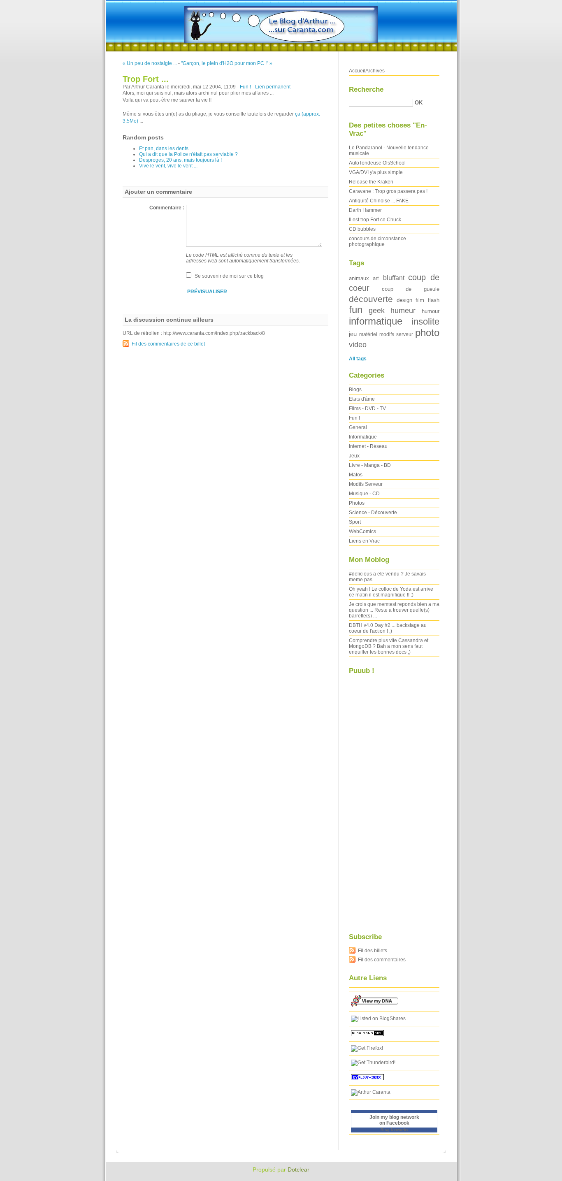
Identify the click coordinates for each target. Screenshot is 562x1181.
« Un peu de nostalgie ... (150, 63)
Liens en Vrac (364, 541)
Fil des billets (372, 951)
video (358, 344)
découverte (371, 299)
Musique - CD (364, 494)
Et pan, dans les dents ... (166, 148)
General (358, 427)
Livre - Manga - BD (370, 465)
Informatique (363, 437)
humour (430, 311)
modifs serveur (396, 334)
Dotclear (298, 1169)
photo (427, 332)
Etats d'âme (362, 399)
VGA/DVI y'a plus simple (376, 172)
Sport (355, 522)
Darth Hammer (365, 210)
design (404, 300)
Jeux (354, 456)
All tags (358, 359)
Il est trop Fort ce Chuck (375, 220)
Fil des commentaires (382, 960)
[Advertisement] (382, 798)
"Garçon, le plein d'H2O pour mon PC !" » (226, 63)
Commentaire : (166, 208)
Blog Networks (394, 1130)
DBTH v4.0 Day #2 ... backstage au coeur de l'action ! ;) (388, 628)
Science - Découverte (373, 512)
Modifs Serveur (366, 484)
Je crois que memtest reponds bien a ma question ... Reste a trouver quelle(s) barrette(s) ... (394, 610)
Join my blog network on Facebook (394, 1120)
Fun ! (245, 87)
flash (433, 300)
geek (377, 310)
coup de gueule (410, 289)
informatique (375, 321)
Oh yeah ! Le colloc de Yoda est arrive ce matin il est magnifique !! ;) (391, 592)
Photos (357, 503)
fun (355, 309)
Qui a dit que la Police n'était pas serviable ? (188, 154)
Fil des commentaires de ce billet (168, 344)
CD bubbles (362, 229)
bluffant (393, 277)
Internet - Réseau (368, 446)
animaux (359, 278)
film (420, 300)
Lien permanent (272, 87)
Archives (375, 71)
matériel (368, 334)
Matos (355, 475)
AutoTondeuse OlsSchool (377, 163)
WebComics (362, 531)
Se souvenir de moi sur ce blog (229, 276)
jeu (353, 334)
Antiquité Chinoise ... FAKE (379, 201)
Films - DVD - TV (367, 408)
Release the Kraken (371, 182)
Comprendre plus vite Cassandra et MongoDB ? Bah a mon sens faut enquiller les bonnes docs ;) (388, 646)
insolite (425, 321)
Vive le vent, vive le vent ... (168, 166)
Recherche (366, 89)
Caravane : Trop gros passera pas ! (388, 191)
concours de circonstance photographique (377, 241)
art (376, 278)
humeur (403, 310)
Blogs (355, 389)
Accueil (357, 71)
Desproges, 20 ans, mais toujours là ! (180, 160)
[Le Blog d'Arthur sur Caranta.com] (378, 1018)
